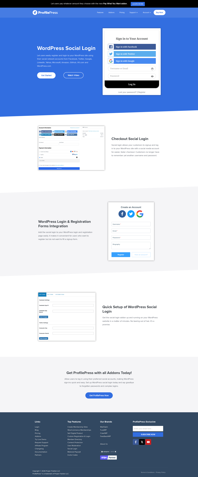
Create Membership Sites (77, 427)
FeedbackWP (105, 436)
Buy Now (159, 12)
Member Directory (74, 439)
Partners (38, 455)
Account (146, 12)
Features (100, 12)
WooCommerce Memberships (79, 430)
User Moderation (74, 445)
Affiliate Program (41, 445)
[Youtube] (148, 442)
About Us (104, 444)
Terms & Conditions (148, 472)
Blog (36, 430)
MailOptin (104, 427)
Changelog (39, 448)
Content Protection (75, 442)
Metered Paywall (74, 452)
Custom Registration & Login (78, 436)
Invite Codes (72, 455)
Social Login (72, 448)
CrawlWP (103, 433)
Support (133, 12)
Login (37, 427)
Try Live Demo (40, 439)
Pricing (122, 12)
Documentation (41, 452)
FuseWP (103, 430)
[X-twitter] (142, 442)
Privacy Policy (160, 472)
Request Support (41, 442)
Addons (111, 12)
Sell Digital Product (75, 433)
